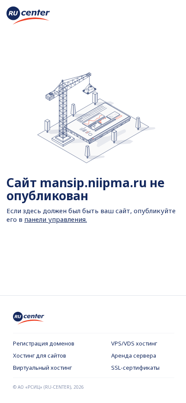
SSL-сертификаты (135, 367)
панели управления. (55, 219)
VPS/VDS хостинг (134, 343)
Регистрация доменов (43, 343)
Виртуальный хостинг (42, 367)
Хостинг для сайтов (39, 355)
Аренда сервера (133, 355)
